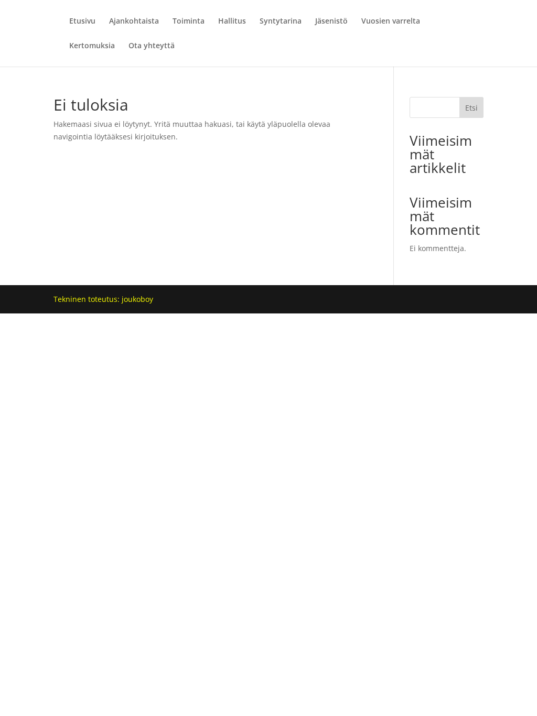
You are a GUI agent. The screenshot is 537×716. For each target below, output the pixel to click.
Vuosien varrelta (390, 21)
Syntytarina (281, 21)
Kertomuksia (92, 46)
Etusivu (82, 21)
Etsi (471, 108)
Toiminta (189, 21)
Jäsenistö (331, 21)
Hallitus (232, 21)
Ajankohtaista (134, 21)
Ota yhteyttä (151, 46)
